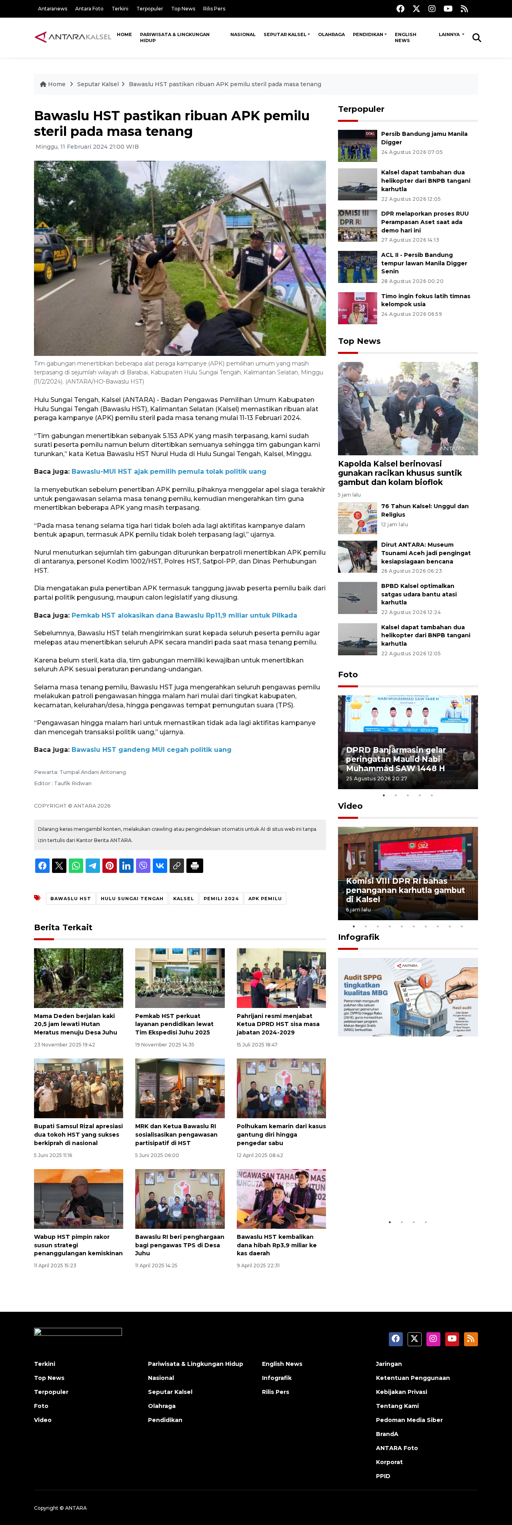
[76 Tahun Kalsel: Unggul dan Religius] (357, 517)
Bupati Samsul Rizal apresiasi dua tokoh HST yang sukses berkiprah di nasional (78, 1135)
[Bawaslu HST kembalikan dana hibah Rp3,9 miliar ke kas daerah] (281, 1198)
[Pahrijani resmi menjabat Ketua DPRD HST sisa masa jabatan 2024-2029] (281, 977)
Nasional (243, 34)
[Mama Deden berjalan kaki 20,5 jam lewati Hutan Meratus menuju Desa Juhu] (78, 977)
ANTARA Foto (397, 1448)
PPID (383, 1476)
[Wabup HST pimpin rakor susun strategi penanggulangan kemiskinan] (78, 1198)
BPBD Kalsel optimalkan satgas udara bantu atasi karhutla (419, 594)
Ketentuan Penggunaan (413, 1378)
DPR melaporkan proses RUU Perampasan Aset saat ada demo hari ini (425, 222)
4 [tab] (420, 795)
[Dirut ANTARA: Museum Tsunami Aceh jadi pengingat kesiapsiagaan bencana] (357, 556)
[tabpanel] (408, 742)
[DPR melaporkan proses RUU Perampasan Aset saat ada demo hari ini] (357, 225)
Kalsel (183, 898)
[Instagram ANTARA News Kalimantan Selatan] (432, 8)
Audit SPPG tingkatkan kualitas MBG (393, 1189)
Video (350, 806)
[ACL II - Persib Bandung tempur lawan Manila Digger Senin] (357, 266)
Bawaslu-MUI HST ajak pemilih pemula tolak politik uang (169, 471)
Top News (183, 9)
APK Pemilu (265, 898)
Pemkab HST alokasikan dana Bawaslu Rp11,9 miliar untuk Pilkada (184, 615)
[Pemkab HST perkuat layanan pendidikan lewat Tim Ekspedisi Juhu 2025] (179, 977)
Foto (348, 674)
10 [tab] (462, 926)
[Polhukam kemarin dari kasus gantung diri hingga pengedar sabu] (281, 1088)
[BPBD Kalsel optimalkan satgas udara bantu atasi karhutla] (357, 597)
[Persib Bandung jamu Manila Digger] (357, 145)
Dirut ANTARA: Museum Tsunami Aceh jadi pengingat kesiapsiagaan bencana (426, 553)
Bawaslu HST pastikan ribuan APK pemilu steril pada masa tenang (225, 84)
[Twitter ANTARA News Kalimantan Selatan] (416, 8)
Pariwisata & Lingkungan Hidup (175, 37)
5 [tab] (432, 795)
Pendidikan (368, 34)
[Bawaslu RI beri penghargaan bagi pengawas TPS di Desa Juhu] (179, 1198)
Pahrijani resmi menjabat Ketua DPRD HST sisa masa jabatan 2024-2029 (278, 1024)
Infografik (359, 937)
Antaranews (52, 9)
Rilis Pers (214, 9)
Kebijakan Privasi (401, 1392)
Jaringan (389, 1363)
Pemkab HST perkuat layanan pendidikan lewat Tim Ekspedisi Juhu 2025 (174, 1024)
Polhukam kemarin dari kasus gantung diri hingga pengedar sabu (281, 1135)
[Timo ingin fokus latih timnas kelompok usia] (357, 307)
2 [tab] (396, 795)
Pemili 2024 (221, 898)
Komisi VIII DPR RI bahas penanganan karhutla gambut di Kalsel (405, 890)
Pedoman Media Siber (409, 1420)
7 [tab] (426, 926)
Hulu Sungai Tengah (132, 898)
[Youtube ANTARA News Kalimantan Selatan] (448, 8)
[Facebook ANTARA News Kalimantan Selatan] (400, 8)
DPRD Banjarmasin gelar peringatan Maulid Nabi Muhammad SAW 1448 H (396, 759)
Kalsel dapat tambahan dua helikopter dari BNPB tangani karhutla (425, 181)
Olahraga (331, 34)
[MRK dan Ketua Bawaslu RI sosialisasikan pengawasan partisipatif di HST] (179, 1088)
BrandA (387, 1434)
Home (124, 34)
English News (405, 37)
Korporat (389, 1462)
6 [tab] (414, 926)
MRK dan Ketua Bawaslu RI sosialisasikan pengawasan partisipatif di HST (176, 1135)
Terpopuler (149, 9)
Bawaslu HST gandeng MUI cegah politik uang (152, 749)
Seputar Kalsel (285, 34)
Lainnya (450, 34)
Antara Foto (89, 9)
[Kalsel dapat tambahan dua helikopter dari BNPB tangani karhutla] (357, 184)
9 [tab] (450, 926)
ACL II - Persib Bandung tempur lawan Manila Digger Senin (424, 263)
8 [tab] (438, 926)
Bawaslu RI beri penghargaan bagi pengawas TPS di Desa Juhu (179, 1245)
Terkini (120, 9)
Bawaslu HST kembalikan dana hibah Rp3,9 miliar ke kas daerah (277, 1245)
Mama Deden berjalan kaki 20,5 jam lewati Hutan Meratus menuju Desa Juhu (75, 1024)
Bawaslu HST (70, 898)
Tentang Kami (397, 1406)
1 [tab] (384, 795)
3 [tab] (408, 795)
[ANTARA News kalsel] (73, 37)
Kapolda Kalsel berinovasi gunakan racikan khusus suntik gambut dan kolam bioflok (400, 473)
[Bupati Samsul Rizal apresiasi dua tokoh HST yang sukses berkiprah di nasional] (78, 1088)
